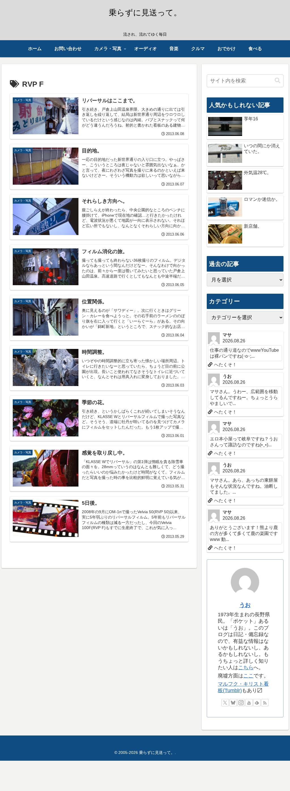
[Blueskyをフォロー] (233, 702)
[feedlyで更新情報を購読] (257, 702)
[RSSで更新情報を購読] (264, 702)
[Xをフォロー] (225, 702)
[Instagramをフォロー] (241, 702)
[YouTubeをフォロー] (249, 702)
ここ (248, 676)
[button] (277, 80)
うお (245, 605)
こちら (245, 667)
